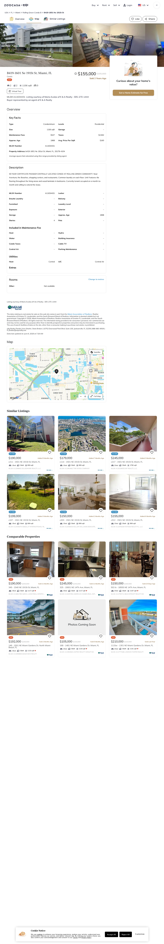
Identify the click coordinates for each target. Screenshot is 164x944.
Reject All (126, 934)
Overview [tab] (20, 18)
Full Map (97, 396)
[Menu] (157, 5)
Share (152, 18)
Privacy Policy (86, 937)
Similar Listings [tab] (57, 18)
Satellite (97, 352)
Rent (104, 5)
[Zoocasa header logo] (16, 5)
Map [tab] (37, 18)
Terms (75, 937)
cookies (40, 934)
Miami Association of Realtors (80, 314)
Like (137, 18)
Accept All (111, 934)
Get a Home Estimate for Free (133, 92)
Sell (115, 5)
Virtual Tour (16, 91)
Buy (94, 5)
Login (129, 5)
